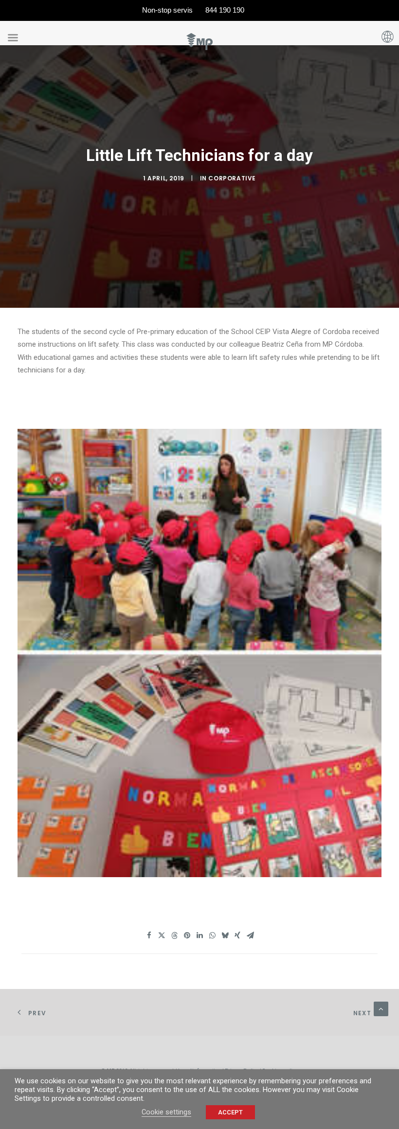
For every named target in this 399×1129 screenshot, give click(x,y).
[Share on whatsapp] (212, 935)
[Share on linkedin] (199, 935)
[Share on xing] (237, 935)
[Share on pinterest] (187, 935)
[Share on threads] (174, 935)
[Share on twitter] (161, 935)
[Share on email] (250, 935)
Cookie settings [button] (166, 1112)
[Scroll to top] (381, 1008)
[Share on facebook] (149, 935)
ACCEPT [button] (230, 1112)
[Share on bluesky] (225, 935)
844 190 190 (224, 10)
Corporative (232, 178)
